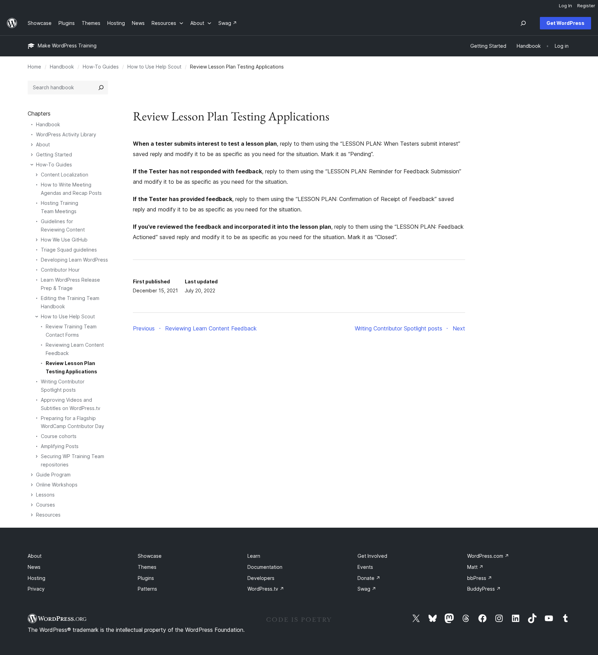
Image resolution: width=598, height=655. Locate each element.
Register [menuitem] (586, 5)
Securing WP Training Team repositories (72, 460)
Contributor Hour (60, 270)
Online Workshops (57, 485)
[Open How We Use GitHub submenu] (37, 240)
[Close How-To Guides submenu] (32, 165)
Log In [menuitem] (565, 5)
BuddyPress (484, 589)
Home (34, 67)
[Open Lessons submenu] (32, 495)
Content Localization (64, 175)
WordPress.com (488, 556)
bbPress (479, 578)
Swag (366, 589)
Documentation (264, 567)
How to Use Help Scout (154, 67)
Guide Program (53, 474)
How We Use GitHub (64, 240)
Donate (368, 578)
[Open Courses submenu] (32, 505)
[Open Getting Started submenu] (32, 155)
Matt (475, 567)
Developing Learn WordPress (74, 260)
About (43, 144)
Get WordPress (565, 23)
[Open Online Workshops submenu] (32, 485)
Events (365, 567)
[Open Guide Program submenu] (32, 475)
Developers (260, 578)
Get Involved (372, 556)
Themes (147, 567)
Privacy (36, 589)
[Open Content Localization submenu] (37, 175)
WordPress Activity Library (66, 134)
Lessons (45, 495)
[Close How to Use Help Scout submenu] (37, 316)
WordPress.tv (265, 589)
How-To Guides (101, 67)
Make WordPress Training (67, 45)
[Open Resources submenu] (32, 515)
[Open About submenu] (32, 144)
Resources (48, 515)
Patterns (147, 589)
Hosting (36, 578)
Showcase (150, 556)
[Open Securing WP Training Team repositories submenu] (37, 456)
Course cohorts (58, 436)
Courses (45, 505)
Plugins (146, 578)
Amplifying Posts (60, 446)
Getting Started (54, 154)
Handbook (62, 67)
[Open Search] (523, 23)
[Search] (101, 87)
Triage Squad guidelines (69, 250)
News (34, 567)
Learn (253, 556)
